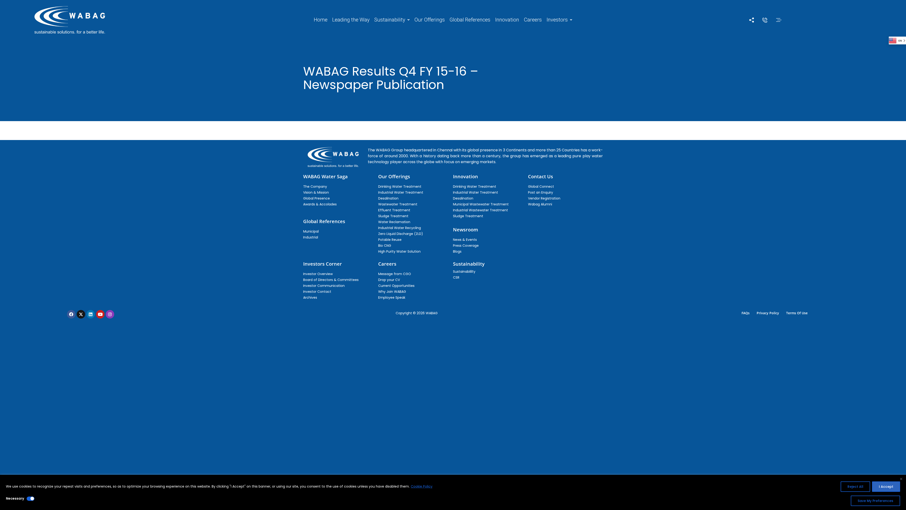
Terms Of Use (797, 313)
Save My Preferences (875, 500)
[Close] (901, 479)
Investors (557, 19)
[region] (453, 492)
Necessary (15, 498)
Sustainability (389, 19)
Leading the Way (350, 19)
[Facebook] (71, 314)
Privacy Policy (768, 313)
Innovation (507, 19)
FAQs (746, 313)
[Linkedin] (90, 314)
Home (320, 19)
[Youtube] (100, 314)
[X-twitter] (81, 314)
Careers (533, 19)
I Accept (886, 486)
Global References (469, 19)
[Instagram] (110, 314)
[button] (392, 19)
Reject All (855, 486)
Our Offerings (429, 19)
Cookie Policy (421, 486)
